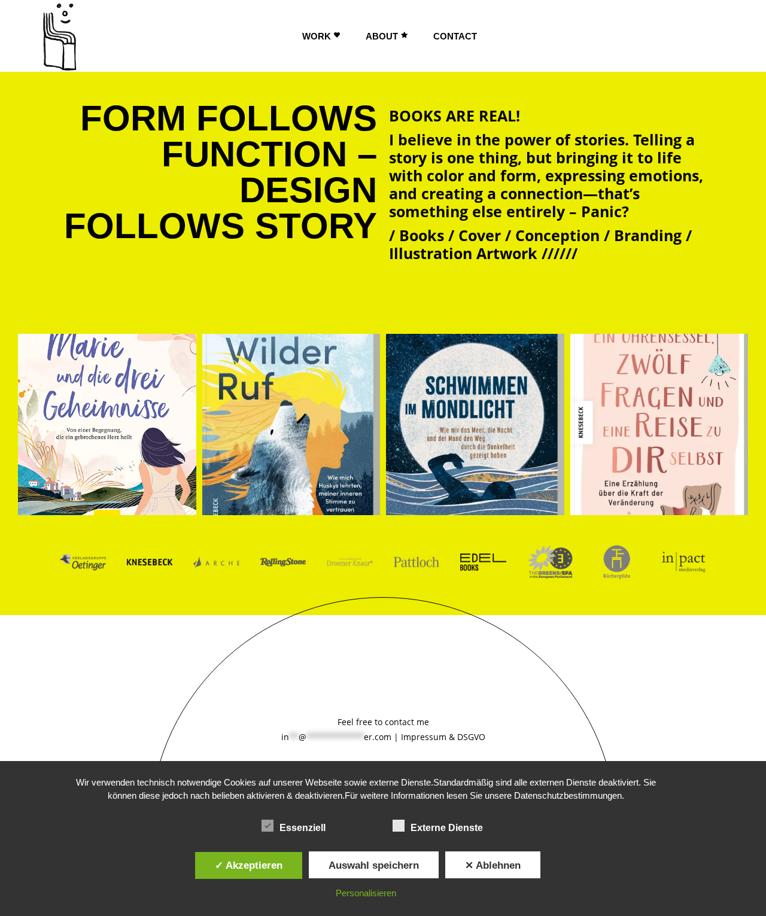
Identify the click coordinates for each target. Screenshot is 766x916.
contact (399, 722)
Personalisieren (366, 893)
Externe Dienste (447, 828)
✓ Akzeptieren (248, 865)
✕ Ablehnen (493, 865)
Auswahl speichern (374, 865)
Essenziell (302, 828)
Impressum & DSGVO (443, 736)
